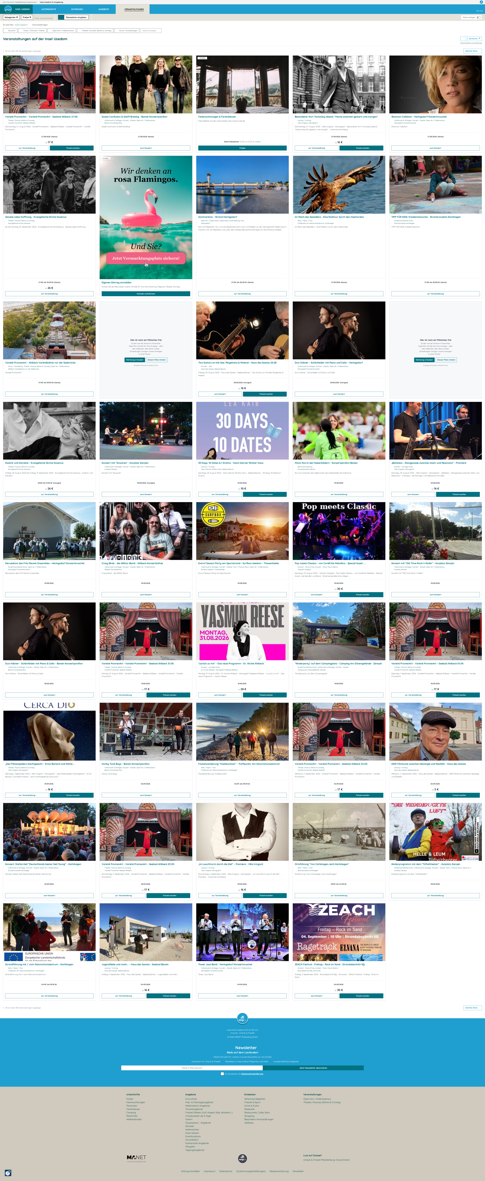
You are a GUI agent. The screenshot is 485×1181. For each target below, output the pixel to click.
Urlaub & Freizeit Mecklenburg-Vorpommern (326, 1159)
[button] (24, 8)
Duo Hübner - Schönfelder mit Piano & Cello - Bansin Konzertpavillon (44, 663)
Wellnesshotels (134, 1119)
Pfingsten (190, 1146)
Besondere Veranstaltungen (258, 1119)
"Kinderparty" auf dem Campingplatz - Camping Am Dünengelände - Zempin (338, 663)
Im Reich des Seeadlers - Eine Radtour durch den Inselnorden (329, 216)
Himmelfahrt (191, 1139)
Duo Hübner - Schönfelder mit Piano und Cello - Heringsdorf (329, 362)
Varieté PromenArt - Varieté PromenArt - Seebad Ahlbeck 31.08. (138, 663)
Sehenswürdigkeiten (254, 1098)
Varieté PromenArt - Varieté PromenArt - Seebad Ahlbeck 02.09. (331, 763)
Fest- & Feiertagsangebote (199, 1102)
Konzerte (11, 30)
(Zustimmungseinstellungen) (251, 1171)
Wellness (248, 1122)
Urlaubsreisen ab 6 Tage (198, 1115)
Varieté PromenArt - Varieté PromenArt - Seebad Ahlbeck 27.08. (41, 116)
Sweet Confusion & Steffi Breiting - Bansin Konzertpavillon (134, 116)
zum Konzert (146, 148)
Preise (26, 17)
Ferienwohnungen (135, 1102)
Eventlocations (193, 1136)
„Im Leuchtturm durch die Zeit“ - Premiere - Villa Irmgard (230, 864)
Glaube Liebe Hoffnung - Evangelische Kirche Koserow (36, 216)
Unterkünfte (133, 1094)
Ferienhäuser (133, 1109)
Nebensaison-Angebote (197, 1105)
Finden (242, 148)
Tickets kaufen (73, 148)
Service (479, 10)
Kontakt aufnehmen (146, 294)
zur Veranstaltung (27, 148)
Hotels (129, 1098)
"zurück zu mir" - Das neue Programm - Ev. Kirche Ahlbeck (231, 663)
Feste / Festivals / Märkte (34, 30)
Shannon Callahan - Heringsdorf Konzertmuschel (419, 116)
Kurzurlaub (191, 1098)
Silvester (189, 1126)
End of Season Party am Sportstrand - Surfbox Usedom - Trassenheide (238, 563)
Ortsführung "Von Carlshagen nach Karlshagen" (322, 864)
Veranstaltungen (312, 1094)
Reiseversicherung (279, 1171)
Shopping (249, 1115)
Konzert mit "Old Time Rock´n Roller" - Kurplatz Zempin (422, 563)
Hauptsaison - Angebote (198, 1122)
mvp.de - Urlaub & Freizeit (242, 1033)
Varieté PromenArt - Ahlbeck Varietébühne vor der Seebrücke (40, 362)
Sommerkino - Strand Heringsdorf (217, 216)
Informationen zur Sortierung (471, 43)
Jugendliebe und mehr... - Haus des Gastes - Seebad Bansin (135, 964)
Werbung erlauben (134, 360)
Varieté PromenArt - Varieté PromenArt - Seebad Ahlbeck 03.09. (138, 864)
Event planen (192, 1133)
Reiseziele (249, 1109)
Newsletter (298, 1171)
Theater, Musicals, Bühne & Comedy (96, 30)
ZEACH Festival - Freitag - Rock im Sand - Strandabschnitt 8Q (330, 964)
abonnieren (313, 1068)
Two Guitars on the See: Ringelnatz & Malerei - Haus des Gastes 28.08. (237, 362)
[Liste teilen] (463, 38)
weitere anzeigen (149, 30)
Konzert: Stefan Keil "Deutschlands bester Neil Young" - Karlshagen (43, 864)
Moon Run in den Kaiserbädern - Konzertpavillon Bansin (326, 462)
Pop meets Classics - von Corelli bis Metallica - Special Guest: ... (330, 563)
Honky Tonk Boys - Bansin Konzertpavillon (125, 763)
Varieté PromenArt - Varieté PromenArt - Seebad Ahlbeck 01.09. (427, 663)
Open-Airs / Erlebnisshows (63, 30)
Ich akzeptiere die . (243, 1074)
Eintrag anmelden (190, 1171)
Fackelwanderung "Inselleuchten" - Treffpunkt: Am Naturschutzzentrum (239, 763)
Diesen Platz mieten (157, 360)
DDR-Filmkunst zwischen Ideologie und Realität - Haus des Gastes (428, 763)
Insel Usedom (51, 2)
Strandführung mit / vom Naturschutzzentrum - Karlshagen (39, 964)
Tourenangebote (194, 1109)
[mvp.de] (481, 2)
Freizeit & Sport (252, 1102)
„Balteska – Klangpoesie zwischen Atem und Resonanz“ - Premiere (428, 462)
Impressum (209, 1171)
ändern (258, 142)
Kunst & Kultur (251, 1105)
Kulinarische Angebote (197, 1143)
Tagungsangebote (194, 1150)
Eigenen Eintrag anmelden (116, 282)
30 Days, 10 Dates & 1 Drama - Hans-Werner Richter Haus (230, 462)
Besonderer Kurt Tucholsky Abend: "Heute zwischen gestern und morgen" (336, 116)
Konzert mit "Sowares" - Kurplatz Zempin (125, 462)
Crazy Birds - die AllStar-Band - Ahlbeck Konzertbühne (132, 563)
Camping (131, 1112)
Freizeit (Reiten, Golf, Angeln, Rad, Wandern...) (209, 1112)
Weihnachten (192, 1129)
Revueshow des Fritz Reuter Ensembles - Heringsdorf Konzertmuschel (44, 563)
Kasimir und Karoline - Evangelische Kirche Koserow (34, 462)
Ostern (188, 1119)
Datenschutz (225, 1171)
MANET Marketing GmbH (246, 1037)
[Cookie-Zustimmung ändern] (8, 1173)
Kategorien (10, 17)
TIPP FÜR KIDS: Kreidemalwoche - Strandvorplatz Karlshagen (426, 216)
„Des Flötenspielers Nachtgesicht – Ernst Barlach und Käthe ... (40, 763)
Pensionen (131, 1105)
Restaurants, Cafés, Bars (257, 1112)
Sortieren (473, 38)
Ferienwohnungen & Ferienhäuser (217, 116)
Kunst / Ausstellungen (128, 30)
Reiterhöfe (131, 1115)
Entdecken (250, 1094)
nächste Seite (471, 51)
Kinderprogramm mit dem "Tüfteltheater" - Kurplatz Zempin (425, 864)
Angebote (190, 1094)
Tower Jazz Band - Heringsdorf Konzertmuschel (225, 964)
